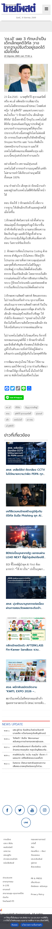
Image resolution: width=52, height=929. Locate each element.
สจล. (8, 413)
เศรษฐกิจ (7, 855)
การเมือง (7, 839)
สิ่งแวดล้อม (36, 866)
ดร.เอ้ (8, 407)
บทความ (7, 851)
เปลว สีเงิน (8, 843)
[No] (48, 921)
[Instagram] (44, 810)
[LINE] (26, 822)
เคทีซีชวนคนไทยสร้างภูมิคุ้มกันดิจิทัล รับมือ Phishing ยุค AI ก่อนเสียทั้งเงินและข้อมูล (24, 515)
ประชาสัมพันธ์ (36, 859)
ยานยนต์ (6, 889)
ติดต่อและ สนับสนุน (39, 886)
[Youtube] (32, 810)
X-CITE (6, 885)
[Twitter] (19, 810)
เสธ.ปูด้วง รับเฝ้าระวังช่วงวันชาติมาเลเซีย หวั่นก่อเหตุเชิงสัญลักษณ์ (29, 731)
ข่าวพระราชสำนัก (10, 859)
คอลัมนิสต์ (7, 847)
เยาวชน (30, 419)
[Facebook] (7, 810)
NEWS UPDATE (12, 724)
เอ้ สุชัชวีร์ (9, 426)
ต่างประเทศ (7, 877)
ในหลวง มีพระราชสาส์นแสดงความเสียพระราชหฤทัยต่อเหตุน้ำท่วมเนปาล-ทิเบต (29, 764)
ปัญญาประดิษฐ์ (31, 407)
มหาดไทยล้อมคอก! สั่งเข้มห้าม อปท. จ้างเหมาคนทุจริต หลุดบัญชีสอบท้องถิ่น (30, 748)
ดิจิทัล (17, 407)
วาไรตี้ (33, 843)
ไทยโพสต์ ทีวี (8, 901)
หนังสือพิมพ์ (8, 862)
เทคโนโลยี (18, 419)
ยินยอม (15, 925)
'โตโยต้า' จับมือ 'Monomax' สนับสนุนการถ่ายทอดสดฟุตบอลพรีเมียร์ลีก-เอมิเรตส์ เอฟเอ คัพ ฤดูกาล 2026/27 (28, 740)
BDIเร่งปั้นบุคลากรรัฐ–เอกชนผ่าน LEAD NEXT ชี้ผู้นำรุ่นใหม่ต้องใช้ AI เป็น (25, 557)
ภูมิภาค (34, 862)
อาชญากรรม (8, 881)
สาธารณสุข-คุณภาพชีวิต (13, 893)
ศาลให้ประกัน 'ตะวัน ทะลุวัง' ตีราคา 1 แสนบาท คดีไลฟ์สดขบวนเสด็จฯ (30, 756)
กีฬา (32, 847)
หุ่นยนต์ (39, 413)
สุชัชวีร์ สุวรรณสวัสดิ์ (23, 413)
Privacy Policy (37, 894)
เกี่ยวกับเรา (35, 882)
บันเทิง (5, 897)
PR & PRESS (36, 878)
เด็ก (7, 419)
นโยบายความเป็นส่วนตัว (32, 925)
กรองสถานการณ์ (38, 839)
